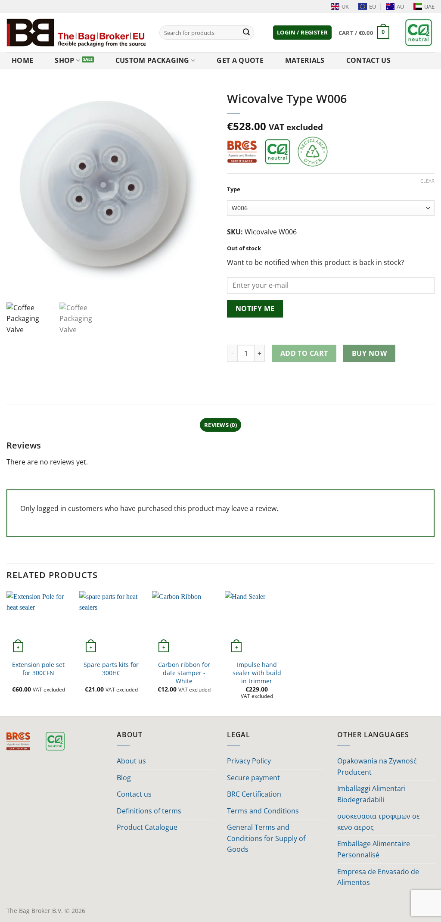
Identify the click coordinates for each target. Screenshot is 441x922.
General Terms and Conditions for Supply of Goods (266, 838)
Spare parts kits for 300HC (111, 669)
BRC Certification (254, 794)
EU (372, 6)
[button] (302, 32)
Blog (124, 777)
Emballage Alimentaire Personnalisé (373, 849)
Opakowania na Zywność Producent (377, 766)
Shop (64, 60)
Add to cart (304, 353)
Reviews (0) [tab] (220, 425)
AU (400, 6)
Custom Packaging (152, 60)
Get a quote (240, 60)
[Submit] (246, 32)
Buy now (369, 353)
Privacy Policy (249, 761)
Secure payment (253, 777)
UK (345, 6)
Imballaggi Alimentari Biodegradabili (371, 794)
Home (22, 60)
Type (233, 190)
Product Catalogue (147, 827)
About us (131, 761)
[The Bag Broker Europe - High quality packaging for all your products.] (76, 32)
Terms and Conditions (263, 811)
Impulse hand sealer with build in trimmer (257, 673)
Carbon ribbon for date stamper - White (184, 673)
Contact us (368, 60)
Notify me (255, 308)
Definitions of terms (149, 811)
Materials (305, 60)
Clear (427, 181)
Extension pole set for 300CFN (38, 669)
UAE (429, 6)
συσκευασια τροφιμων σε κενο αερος (378, 821)
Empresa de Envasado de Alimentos (378, 877)
